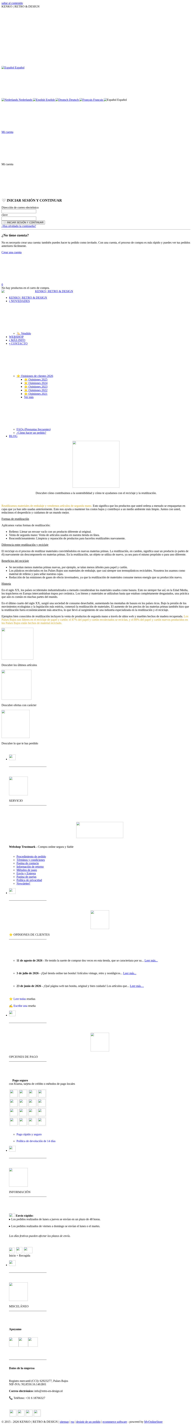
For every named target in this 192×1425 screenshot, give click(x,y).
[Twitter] (13, 1413)
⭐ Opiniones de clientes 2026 (34, 376)
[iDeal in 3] (23, 1124)
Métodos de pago (26, 870)
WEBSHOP (16, 336)
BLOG (13, 436)
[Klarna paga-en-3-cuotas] (32, 1105)
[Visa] (23, 1096)
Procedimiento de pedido (31, 856)
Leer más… (137, 986)
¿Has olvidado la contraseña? (19, 226)
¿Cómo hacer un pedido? (31, 432)
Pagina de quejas (26, 876)
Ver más (29, 397)
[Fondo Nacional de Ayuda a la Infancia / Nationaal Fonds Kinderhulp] (33, 1342)
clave (5, 214)
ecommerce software (115, 1421)
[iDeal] (13, 1124)
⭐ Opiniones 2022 (35, 390)
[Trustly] (41, 1124)
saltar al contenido (12, 3)
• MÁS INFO (17, 340)
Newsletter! (23, 883)
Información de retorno (30, 866)
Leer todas (20, 998)
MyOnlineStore (153, 1421)
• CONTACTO (18, 343)
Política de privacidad (29, 880)
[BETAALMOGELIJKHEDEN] (100, 1050)
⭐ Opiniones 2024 (35, 383)
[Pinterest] (37, 1413)
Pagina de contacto (27, 863)
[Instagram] (29, 1413)
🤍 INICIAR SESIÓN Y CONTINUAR (23, 222)
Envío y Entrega (26, 873)
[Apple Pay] (13, 1115)
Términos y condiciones (30, 859)
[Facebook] (21, 1413)
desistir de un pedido (88, 1421)
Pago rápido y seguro (29, 1134)
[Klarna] (13, 1105)
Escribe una (21, 1005)
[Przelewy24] (32, 1124)
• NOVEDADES (19, 301)
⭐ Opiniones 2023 (35, 386)
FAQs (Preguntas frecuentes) (33, 429)
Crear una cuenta (12, 252)
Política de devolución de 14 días (36, 1141)
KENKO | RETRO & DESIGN (28, 297)
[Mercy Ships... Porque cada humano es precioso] (14, 1342)
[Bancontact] (23, 1115)
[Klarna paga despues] (23, 1105)
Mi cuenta (7, 132)
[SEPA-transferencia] (41, 1105)
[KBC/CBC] (32, 1115)
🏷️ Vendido (23, 333)
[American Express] (42, 1096)
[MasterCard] (32, 1096)
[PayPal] (13, 1096)
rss (72, 1421)
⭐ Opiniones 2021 (35, 393)
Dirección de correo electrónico (20, 207)
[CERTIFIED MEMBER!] (99, 837)
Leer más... (151, 960)
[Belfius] (41, 1115)
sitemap (64, 1421)
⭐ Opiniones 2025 (35, 379)
